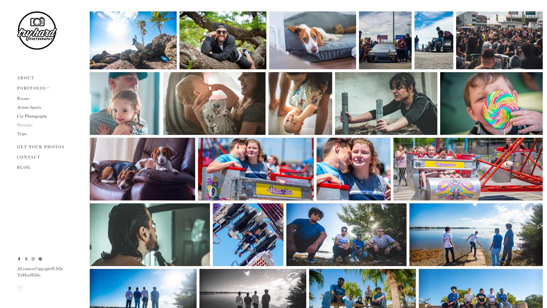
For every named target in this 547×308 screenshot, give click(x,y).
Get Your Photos (41, 147)
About (26, 78)
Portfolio (31, 88)
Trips (22, 134)
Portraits (24, 125)
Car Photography (32, 116)
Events (23, 98)
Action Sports (29, 107)
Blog (23, 168)
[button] (48, 87)
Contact (28, 157)
